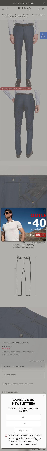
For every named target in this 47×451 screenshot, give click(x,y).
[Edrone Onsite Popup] (23, 225)
